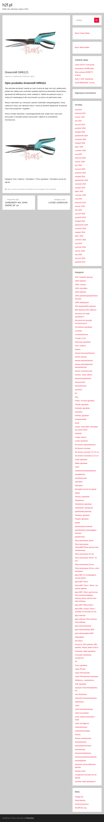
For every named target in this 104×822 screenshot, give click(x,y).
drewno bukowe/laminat (84, 361)
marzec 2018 (80, 251)
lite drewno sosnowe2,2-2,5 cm (87, 456)
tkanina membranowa (83, 738)
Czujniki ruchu (80, 338)
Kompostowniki (80, 419)
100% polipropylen (82, 302)
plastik (77, 523)
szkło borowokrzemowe (84, 709)
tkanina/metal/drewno (83, 753)
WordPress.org (80, 808)
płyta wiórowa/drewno (83, 626)
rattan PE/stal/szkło (82, 673)
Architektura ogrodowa (83, 327)
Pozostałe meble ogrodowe (85, 651)
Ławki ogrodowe (81, 459)
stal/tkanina (79, 702)
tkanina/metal (80, 749)
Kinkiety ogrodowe (82, 416)
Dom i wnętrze (12, 189)
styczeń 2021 (80, 125)
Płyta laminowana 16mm (84, 541)
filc (76, 393)
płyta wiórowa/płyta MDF (84, 633)
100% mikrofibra (81, 288)
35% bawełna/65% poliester (85, 306)
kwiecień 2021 (80, 113)
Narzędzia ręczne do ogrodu (35, 189)
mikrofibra (79, 482)
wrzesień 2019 (80, 184)
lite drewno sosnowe (82, 448)
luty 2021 (78, 121)
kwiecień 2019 (80, 203)
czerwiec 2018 (80, 240)
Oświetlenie (79, 500)
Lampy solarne (80, 437)
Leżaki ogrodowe (81, 441)
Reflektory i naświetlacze (84, 680)
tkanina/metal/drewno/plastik (86, 757)
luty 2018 (78, 255)
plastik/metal (80, 537)
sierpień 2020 (80, 143)
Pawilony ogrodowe (82, 515)
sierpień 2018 (80, 232)
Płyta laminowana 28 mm (84, 564)
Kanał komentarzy (82, 804)
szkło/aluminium (81, 727)
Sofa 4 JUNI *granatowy (84, 79)
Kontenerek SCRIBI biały (84, 68)
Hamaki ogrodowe (82, 404)
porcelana (78, 641)
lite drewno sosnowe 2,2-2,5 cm (87, 452)
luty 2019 (78, 210)
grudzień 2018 (80, 217)
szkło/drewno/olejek (82, 731)
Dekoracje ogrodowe (82, 342)
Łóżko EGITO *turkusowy (84, 65)
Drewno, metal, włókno (83, 375)
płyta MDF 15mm (81, 582)
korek (77, 423)
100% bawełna (80, 281)
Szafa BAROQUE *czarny (85, 83)
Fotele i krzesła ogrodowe (84, 401)
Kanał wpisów (80, 800)
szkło (77, 706)
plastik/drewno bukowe (83, 526)
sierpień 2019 (80, 188)
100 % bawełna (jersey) (84, 277)
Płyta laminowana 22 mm (84, 554)
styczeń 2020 (80, 169)
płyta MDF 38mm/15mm (84, 605)
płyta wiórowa (80, 615)
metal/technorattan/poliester (85, 471)
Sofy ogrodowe (80, 684)
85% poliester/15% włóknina (85, 310)
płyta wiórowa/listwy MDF (84, 630)
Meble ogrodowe (81, 463)
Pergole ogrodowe (82, 519)
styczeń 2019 (80, 214)
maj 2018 (78, 243)
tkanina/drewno (80, 742)
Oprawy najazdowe (82, 497)
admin (32, 76)
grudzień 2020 (80, 128)
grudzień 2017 (80, 262)
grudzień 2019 (80, 173)
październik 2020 (81, 136)
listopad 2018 (80, 221)
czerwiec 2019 (80, 195)
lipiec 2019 (79, 191)
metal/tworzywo (81, 478)
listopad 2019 (80, 177)
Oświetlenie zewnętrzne (84, 508)
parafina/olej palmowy (83, 511)
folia (76, 397)
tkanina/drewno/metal (83, 746)
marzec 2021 (80, 117)
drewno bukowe (81, 357)
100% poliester (80, 292)
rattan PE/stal (80, 669)
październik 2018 (81, 225)
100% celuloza (80, 285)
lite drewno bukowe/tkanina (85, 445)
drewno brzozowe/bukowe (85, 353)
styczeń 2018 (80, 258)
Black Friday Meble (82, 33)
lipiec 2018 (79, 236)
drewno (77, 349)
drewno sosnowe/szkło (83, 371)
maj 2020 (78, 154)
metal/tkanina (80, 474)
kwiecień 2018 (80, 247)
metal (77, 467)
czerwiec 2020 (80, 150)
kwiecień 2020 (80, 158)
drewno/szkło (80, 382)
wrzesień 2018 (80, 228)
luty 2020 (78, 165)
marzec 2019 (80, 206)
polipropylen (79, 637)
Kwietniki (78, 433)
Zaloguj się (79, 797)
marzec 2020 (80, 162)
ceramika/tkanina (81, 334)
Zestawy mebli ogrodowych (85, 782)
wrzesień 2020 (80, 139)
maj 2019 (78, 199)
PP (76, 662)
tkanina (77, 735)
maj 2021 (78, 110)
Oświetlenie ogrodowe (83, 504)
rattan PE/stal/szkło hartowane (86, 676)
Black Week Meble (82, 47)
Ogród (77, 493)
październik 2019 (81, 180)
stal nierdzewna (81, 694)
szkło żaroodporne (82, 723)
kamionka (78, 412)
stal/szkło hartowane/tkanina (86, 698)
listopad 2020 (80, 132)
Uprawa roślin (80, 771)
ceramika (78, 331)
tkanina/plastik (80, 761)
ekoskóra (78, 390)
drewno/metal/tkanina (83, 378)
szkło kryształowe (82, 713)
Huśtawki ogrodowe (82, 408)
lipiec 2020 (79, 147)
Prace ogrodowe (50, 189)
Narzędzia (21, 189)
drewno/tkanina (80, 386)
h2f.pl (7, 5)
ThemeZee (30, 818)
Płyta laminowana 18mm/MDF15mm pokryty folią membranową (86, 547)
